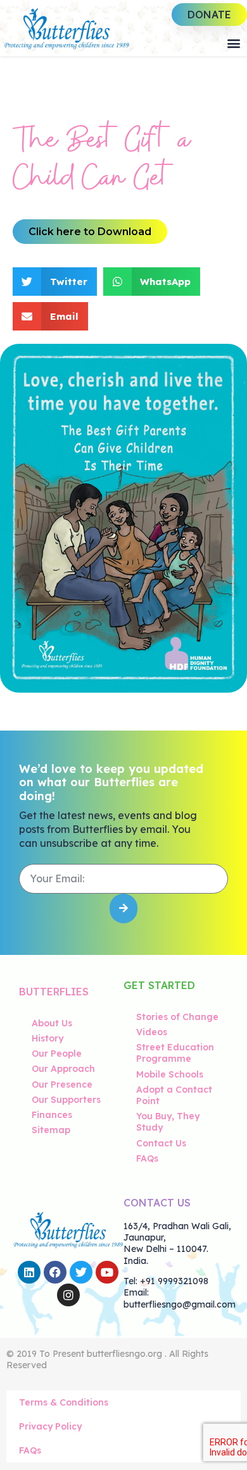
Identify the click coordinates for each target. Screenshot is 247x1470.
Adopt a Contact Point (174, 1095)
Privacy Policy (50, 1426)
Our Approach (63, 1068)
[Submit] (123, 908)
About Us (52, 1023)
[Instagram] (68, 1295)
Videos (151, 1032)
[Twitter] (81, 1272)
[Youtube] (107, 1272)
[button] (233, 42)
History (47, 1038)
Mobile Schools (169, 1074)
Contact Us (161, 1143)
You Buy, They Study (168, 1121)
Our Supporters (66, 1099)
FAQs (147, 1158)
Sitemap (51, 1130)
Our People (57, 1053)
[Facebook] (55, 1272)
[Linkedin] (29, 1272)
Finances (52, 1115)
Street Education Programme (175, 1053)
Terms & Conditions (63, 1402)
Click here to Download (89, 232)
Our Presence (62, 1084)
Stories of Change (177, 1017)
